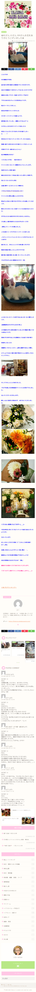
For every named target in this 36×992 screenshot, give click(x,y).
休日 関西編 (18, 873)
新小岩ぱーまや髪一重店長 (15, 727)
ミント (8, 768)
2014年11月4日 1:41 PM (7, 791)
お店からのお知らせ (18, 891)
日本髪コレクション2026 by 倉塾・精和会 (17, 839)
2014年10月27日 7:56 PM (8, 699)
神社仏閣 (18, 869)
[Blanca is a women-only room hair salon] (18, 27)
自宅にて (18, 917)
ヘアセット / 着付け (19, 913)
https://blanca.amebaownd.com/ (19, 621)
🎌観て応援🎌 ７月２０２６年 (13, 845)
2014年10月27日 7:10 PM (8, 676)
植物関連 (18, 882)
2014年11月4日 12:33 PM (8, 769)
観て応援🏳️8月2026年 (10, 833)
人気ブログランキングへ (8, 587)
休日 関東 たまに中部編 (19, 864)
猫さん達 (4, 32)
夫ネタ (18, 935)
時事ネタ (19, 900)
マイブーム (18, 904)
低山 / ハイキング (18, 860)
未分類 (18, 939)
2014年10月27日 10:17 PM (8, 748)
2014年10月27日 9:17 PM (8, 728)
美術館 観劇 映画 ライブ (18, 877)
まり (7, 698)
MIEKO (8, 674)
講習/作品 (18, 895)
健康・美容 (18, 922)
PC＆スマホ (18, 930)
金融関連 (18, 926)
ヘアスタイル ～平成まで (19, 908)
